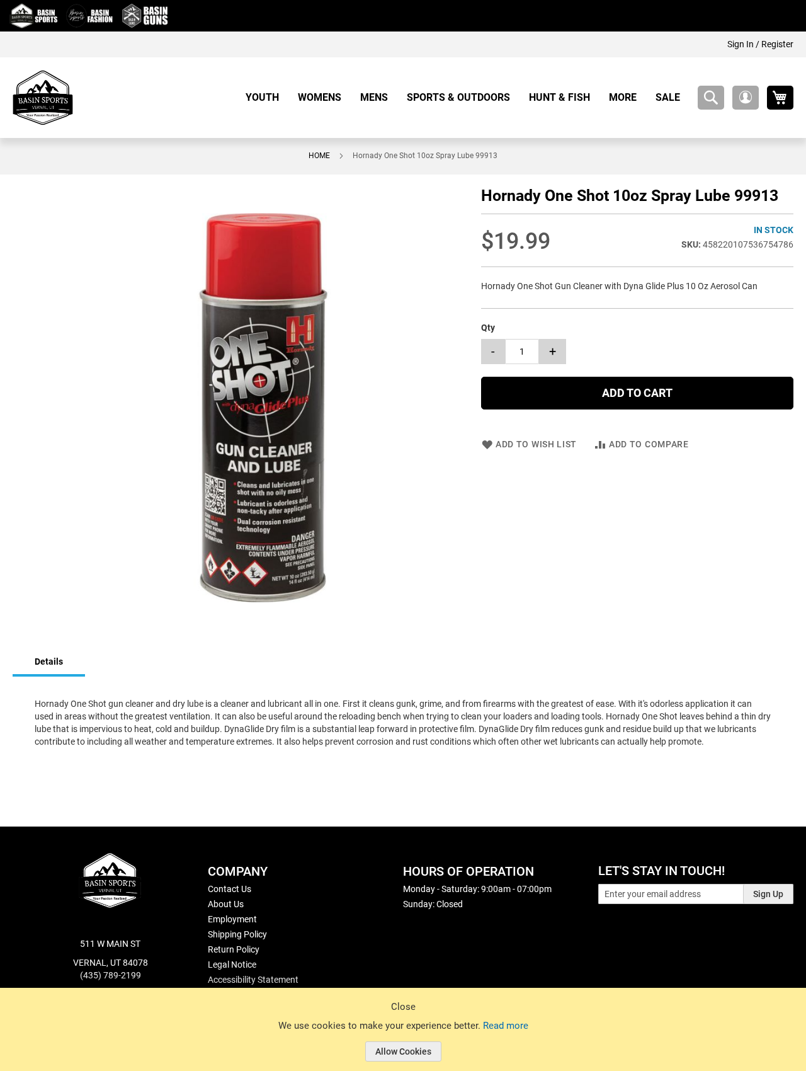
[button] (745, 98)
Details (49, 661)
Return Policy (233, 949)
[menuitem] (267, 97)
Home (319, 155)
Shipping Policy (237, 934)
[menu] (468, 97)
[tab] (49, 662)
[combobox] (711, 98)
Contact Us (229, 889)
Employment (232, 919)
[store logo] (43, 97)
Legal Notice (232, 964)
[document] (403, 1039)
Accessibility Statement (253, 980)
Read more (505, 1025)
